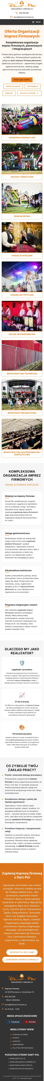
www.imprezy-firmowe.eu (22, 9)
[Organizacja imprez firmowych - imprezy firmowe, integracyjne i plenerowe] (22, 4)
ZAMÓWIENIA (18, 1045)
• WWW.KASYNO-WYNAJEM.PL (20, 1069)
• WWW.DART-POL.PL (16, 1059)
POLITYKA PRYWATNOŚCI (23, 1048)
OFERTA (16, 1038)
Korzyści (9, 93)
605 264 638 (24, 13)
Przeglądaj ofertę (22, 80)
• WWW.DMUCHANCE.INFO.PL (20, 1065)
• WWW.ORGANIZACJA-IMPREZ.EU (22, 1062)
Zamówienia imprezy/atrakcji (22, 959)
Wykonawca (32, 86)
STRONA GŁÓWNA (20, 1034)
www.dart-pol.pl (26, 1078)
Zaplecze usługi (13, 86)
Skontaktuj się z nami (22, 952)
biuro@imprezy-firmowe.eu (24, 17)
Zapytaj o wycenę (28, 93)
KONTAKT (17, 1041)
